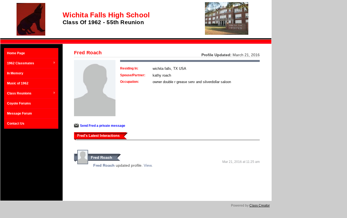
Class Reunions (17, 93)
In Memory (15, 73)
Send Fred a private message (102, 126)
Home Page (16, 53)
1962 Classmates (19, 63)
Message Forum (19, 113)
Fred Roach (101, 157)
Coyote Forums (19, 103)
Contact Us (15, 123)
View (148, 165)
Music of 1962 (17, 83)
